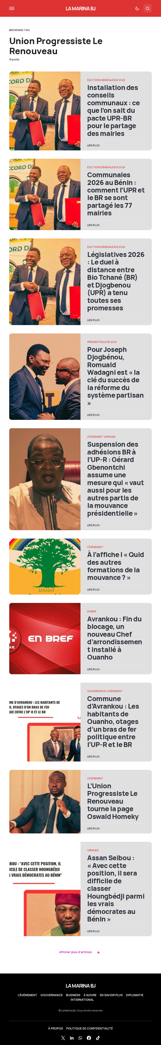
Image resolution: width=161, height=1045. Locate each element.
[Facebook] (89, 1038)
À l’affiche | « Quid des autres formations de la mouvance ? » (115, 566)
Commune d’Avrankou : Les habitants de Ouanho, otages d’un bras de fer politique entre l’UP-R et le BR (113, 721)
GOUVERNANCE (96, 691)
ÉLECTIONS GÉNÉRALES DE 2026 (106, 80)
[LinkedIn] (72, 1038)
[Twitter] (63, 1038)
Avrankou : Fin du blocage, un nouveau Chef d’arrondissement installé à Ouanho (114, 638)
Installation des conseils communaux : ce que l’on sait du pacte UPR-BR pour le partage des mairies (113, 110)
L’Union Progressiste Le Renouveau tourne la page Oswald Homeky (113, 801)
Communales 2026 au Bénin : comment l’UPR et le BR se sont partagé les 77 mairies (116, 193)
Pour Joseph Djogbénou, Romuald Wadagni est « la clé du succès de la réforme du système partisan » (115, 376)
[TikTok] (98, 1038)
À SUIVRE (90, 995)
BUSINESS (73, 995)
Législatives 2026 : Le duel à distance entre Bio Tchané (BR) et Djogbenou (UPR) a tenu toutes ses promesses (115, 281)
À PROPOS (55, 1028)
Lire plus (93, 145)
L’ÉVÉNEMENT (27, 995)
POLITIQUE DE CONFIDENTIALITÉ (89, 1028)
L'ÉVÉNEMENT (95, 437)
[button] (11, 8)
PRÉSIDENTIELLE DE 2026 (102, 342)
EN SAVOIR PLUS (111, 995)
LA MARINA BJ (80, 8)
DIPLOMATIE (134, 995)
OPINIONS (109, 437)
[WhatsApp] (80, 1038)
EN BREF (91, 611)
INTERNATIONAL (82, 999)
